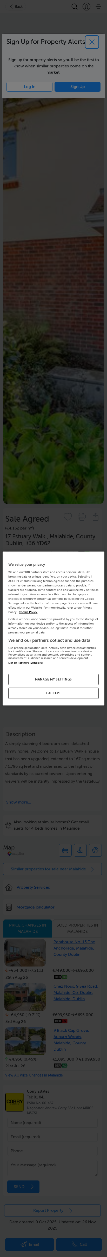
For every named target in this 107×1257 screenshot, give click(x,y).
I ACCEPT (53, 693)
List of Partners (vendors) (25, 663)
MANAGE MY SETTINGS (53, 679)
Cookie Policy (28, 612)
